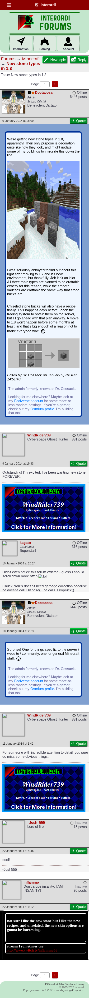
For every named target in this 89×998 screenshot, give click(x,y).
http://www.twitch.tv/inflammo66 (31, 950)
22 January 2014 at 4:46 (18, 850)
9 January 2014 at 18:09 (18, 120)
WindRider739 (39, 435)
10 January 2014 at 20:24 (18, 563)
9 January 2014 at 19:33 (18, 463)
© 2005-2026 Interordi (71, 987)
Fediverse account (28, 401)
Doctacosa (43, 92)
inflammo (31, 882)
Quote (81, 121)
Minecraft (31, 58)
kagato (25, 543)
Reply (82, 60)
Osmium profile (42, 409)
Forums (8, 58)
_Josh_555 (36, 822)
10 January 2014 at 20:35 (18, 631)
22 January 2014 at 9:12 (18, 906)
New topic (58, 60)
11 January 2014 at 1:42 (17, 743)
